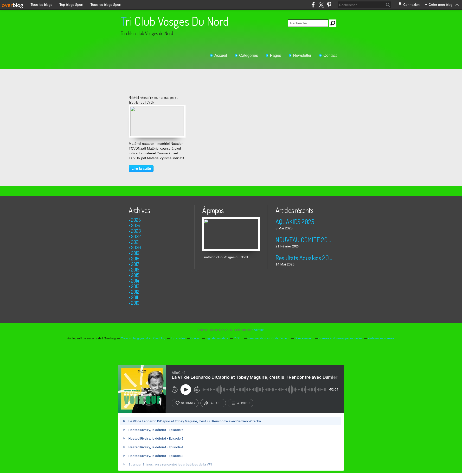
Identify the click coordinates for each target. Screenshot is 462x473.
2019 (135, 253)
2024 (135, 225)
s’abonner (188, 403)
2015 (135, 275)
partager (216, 403)
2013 (135, 286)
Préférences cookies (380, 338)
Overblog (258, 330)
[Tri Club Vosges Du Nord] (231, 220)
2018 (135, 258)
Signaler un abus (217, 338)
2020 (136, 247)
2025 (136, 220)
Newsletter (302, 55)
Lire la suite (141, 168)
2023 (136, 231)
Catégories (248, 55)
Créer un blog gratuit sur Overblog (143, 338)
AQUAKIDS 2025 (295, 222)
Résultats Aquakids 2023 (304, 258)
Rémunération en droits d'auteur (268, 338)
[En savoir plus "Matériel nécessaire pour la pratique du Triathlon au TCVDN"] (157, 109)
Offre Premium (304, 338)
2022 (136, 236)
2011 (134, 297)
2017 (135, 264)
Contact (330, 55)
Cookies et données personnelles (340, 338)
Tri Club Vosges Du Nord (175, 21)
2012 (135, 292)
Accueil (220, 55)
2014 (135, 280)
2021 (135, 242)
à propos (243, 403)
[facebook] (313, 4)
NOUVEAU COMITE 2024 (304, 240)
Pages (275, 55)
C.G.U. (238, 338)
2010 (135, 303)
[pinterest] (329, 4)
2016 (135, 269)
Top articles (177, 338)
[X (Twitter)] (321, 4)
